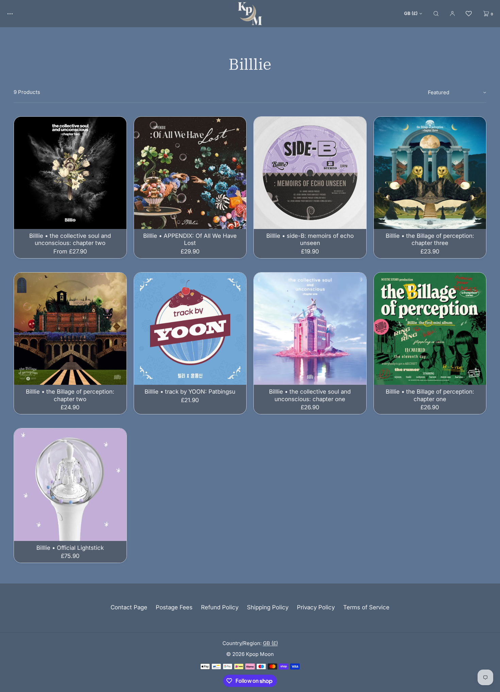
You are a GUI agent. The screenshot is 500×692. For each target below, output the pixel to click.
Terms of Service (366, 607)
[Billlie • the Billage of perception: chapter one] (430, 329)
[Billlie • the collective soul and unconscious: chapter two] (70, 173)
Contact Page (129, 607)
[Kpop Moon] (250, 14)
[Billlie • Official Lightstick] (70, 484)
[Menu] (15, 13)
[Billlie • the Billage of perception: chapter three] (430, 173)
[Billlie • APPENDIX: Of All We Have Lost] (190, 173)
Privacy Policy (316, 607)
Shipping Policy (267, 607)
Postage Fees (174, 607)
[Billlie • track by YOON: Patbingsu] (190, 329)
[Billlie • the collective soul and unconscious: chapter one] (310, 329)
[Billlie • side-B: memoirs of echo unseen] (310, 173)
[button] (436, 13)
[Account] (452, 13)
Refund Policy (219, 607)
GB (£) (411, 13)
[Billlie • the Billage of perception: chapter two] (70, 329)
